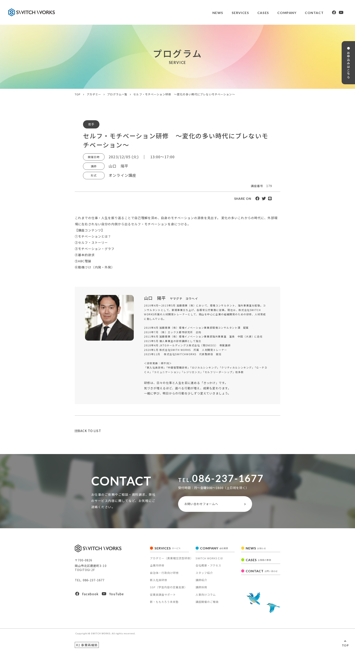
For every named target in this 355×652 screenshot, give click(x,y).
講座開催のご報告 (207, 602)
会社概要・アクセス (208, 565)
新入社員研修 (158, 580)
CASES (263, 13)
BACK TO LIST (89, 431)
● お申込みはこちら (348, 63)
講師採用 (201, 587)
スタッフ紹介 (204, 573)
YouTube (116, 594)
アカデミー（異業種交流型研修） (171, 558)
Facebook (90, 594)
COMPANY (214, 548)
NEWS (217, 13)
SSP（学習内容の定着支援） (168, 587)
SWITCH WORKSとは (209, 558)
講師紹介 (201, 580)
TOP (345, 645)
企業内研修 (157, 565)
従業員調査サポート (163, 595)
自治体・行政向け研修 (164, 573)
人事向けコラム (206, 595)
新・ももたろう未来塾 (164, 602)
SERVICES (167, 548)
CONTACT (314, 13)
